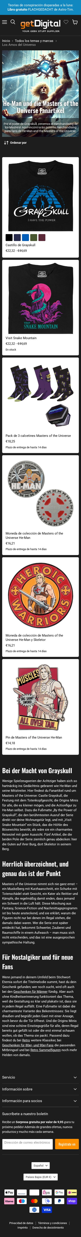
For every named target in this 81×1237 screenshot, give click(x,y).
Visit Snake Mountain (21, 338)
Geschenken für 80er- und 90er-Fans (28, 1045)
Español (38, 1165)
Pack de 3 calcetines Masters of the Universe (38, 436)
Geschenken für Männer (30, 992)
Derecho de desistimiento (48, 1227)
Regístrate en (67, 1144)
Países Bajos (38, 1177)
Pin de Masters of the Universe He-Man (34, 737)
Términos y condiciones (52, 1223)
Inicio (6, 41)
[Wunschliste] (66, 22)
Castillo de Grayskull (20, 245)
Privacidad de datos (21, 1223)
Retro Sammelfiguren (45, 1050)
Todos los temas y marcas (34, 41)
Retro (26, 1040)
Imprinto (22, 1227)
